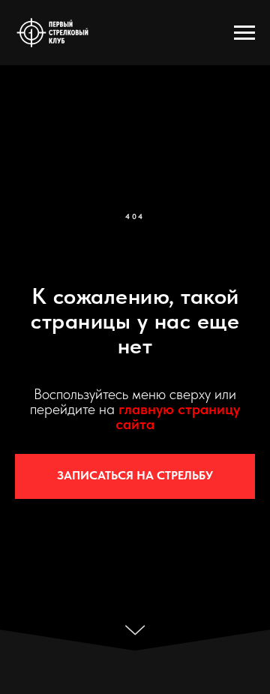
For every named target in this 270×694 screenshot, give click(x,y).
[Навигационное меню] (244, 33)
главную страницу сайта (178, 416)
